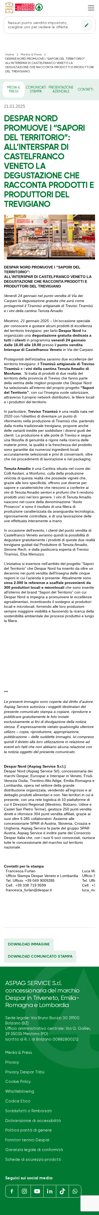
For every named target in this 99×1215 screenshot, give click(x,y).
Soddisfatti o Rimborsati (28, 1111)
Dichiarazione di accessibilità (33, 1121)
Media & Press (31, 54)
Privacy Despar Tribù (24, 1072)
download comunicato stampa (40, 956)
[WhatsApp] (75, 1191)
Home (9, 54)
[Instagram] (24, 1191)
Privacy (12, 1062)
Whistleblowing (19, 1091)
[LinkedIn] (49, 1191)
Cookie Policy (18, 1082)
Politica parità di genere (28, 1130)
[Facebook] (11, 1191)
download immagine (29, 944)
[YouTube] (37, 1191)
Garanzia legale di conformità (34, 1150)
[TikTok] (62, 1191)
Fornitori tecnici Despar (27, 1140)
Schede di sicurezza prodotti (33, 1160)
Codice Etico (17, 1101)
